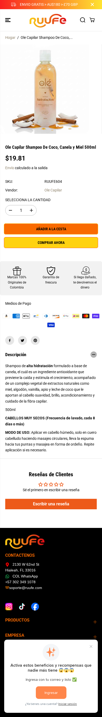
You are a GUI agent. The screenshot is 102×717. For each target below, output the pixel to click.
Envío (9, 168)
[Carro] (92, 20)
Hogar (10, 37)
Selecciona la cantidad (27, 200)
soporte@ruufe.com (25, 588)
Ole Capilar (53, 190)
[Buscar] (82, 20)
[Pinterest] (35, 340)
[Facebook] (9, 340)
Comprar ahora (51, 242)
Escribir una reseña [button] (51, 503)
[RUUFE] (49, 20)
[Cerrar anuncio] (92, 4)
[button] (8, 20)
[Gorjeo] (22, 340)
